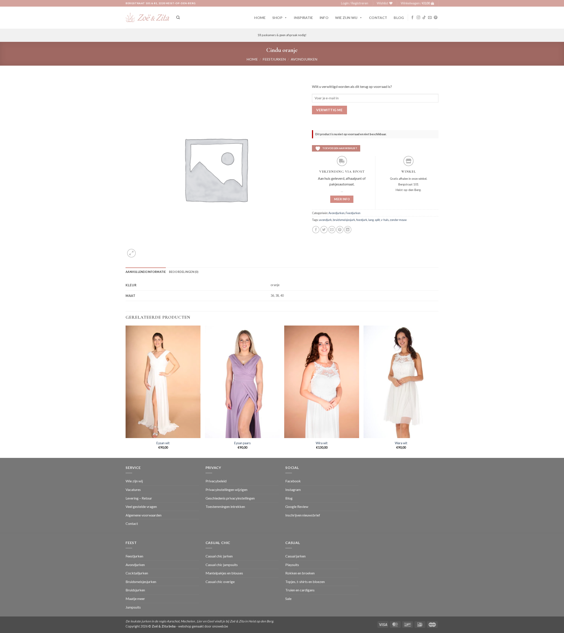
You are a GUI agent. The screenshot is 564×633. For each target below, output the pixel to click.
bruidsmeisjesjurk (344, 220)
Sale (288, 598)
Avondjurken (304, 59)
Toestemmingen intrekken (225, 506)
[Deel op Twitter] (324, 229)
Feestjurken (274, 59)
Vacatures (133, 489)
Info (324, 17)
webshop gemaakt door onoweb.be (203, 626)
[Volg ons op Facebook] (412, 18)
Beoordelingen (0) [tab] (183, 272)
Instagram (293, 489)
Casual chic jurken (219, 556)
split (377, 220)
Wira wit (322, 443)
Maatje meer (135, 598)
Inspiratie (303, 17)
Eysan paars (242, 443)
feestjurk (361, 220)
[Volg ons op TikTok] (424, 18)
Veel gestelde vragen (141, 506)
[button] (354, 3)
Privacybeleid (216, 481)
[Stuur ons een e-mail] (430, 18)
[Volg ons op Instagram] (418, 18)
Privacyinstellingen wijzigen (226, 489)
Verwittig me (329, 110)
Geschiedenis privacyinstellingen (230, 498)
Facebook (293, 481)
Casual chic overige (220, 581)
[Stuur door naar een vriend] (332, 229)
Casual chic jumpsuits (222, 565)
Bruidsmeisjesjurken (141, 581)
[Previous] (125, 391)
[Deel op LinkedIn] (347, 229)
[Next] (438, 391)
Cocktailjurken (137, 573)
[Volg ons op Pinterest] (435, 18)
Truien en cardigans (300, 590)
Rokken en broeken (300, 573)
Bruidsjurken (135, 590)
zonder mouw (398, 220)
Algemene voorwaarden (143, 515)
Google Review (296, 506)
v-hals (385, 220)
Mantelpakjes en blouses (224, 573)
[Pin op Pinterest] (339, 229)
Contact (378, 17)
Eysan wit (163, 443)
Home (259, 17)
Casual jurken (295, 556)
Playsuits (292, 565)
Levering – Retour (139, 498)
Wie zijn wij (346, 17)
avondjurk (325, 220)
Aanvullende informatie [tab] (146, 272)
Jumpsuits (133, 607)
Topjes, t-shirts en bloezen (305, 581)
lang (371, 220)
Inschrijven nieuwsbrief (302, 515)
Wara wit (401, 443)
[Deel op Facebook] (315, 229)
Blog (399, 17)
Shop (277, 17)
